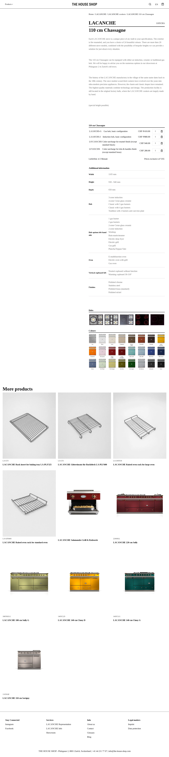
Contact (90, 728)
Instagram (9, 724)
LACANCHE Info (54, 728)
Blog (89, 737)
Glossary (91, 733)
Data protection (134, 728)
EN (156, 4)
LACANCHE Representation (58, 724)
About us (91, 724)
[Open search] (150, 4)
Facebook (9, 728)
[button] (162, 4)
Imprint (131, 724)
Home (91, 14)
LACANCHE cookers (117, 14)
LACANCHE (100, 14)
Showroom (50, 733)
